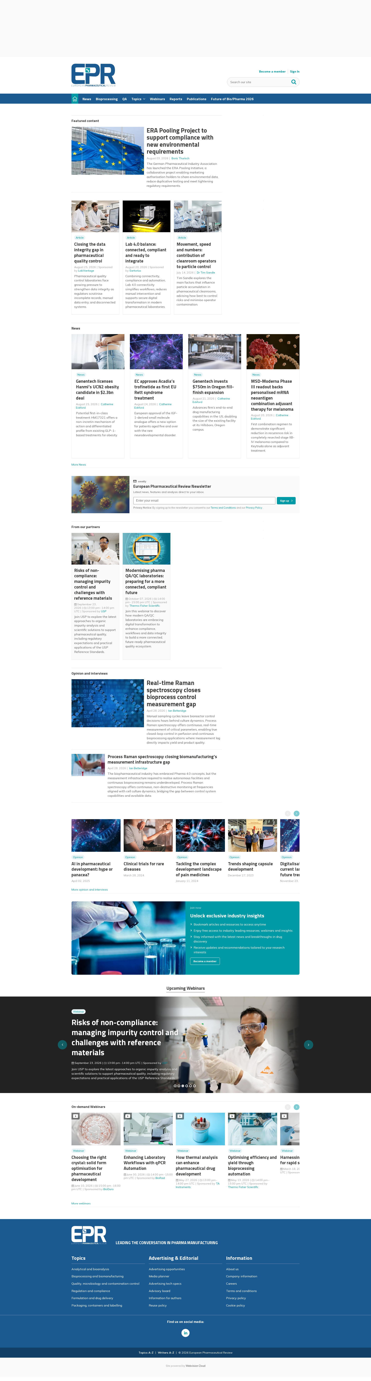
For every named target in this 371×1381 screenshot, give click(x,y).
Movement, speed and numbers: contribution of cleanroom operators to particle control (196, 255)
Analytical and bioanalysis (90, 1269)
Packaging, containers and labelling (96, 1305)
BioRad (160, 1178)
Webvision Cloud (195, 1365)
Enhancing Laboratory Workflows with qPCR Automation (145, 1163)
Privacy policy (236, 1298)
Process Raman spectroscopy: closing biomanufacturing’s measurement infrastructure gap (162, 759)
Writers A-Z (166, 1352)
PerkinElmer (169, 1060)
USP (103, 611)
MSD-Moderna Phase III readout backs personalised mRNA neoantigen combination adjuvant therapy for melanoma (272, 395)
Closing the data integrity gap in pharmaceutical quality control (90, 252)
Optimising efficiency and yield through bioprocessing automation (252, 1165)
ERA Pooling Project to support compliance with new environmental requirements (180, 140)
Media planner (159, 1276)
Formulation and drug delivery (92, 1298)
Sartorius (135, 270)
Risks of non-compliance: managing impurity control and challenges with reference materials (93, 584)
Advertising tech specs (165, 1283)
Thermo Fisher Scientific (144, 605)
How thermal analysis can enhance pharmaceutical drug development (197, 1165)
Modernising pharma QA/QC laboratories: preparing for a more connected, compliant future (145, 581)
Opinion (78, 857)
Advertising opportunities (167, 1269)
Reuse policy (158, 1305)
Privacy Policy (254, 507)
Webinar (78, 1019)
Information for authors (165, 1298)
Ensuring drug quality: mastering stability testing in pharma (121, 1039)
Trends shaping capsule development (250, 866)
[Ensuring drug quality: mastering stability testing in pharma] (187, 1086)
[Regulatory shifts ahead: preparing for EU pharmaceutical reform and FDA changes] (179, 1086)
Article (80, 237)
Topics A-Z (146, 1352)
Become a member (272, 71)
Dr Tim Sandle (206, 272)
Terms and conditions (241, 1291)
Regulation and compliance (90, 1291)
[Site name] (93, 85)
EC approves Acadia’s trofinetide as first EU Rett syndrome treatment (155, 389)
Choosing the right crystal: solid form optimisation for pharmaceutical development (88, 1168)
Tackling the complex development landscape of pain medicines (199, 869)
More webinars (81, 1203)
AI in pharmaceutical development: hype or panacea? (92, 869)
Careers (231, 1283)
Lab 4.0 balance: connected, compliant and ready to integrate (145, 252)
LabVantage (86, 270)
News (81, 374)
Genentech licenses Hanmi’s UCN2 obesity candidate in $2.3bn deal (97, 389)
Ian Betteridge (177, 710)
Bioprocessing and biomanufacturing (97, 1276)
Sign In (295, 71)
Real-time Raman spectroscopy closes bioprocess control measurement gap (174, 693)
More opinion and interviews (89, 889)
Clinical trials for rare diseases (144, 866)
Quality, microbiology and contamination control (105, 1283)
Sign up (284, 501)
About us (232, 1269)
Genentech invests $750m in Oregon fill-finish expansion (213, 387)
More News (78, 464)
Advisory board (159, 1291)
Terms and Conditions (223, 507)
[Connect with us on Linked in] (185, 1333)
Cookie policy (235, 1305)
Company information (241, 1276)
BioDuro (108, 1189)
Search (294, 81)
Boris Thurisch (180, 158)
